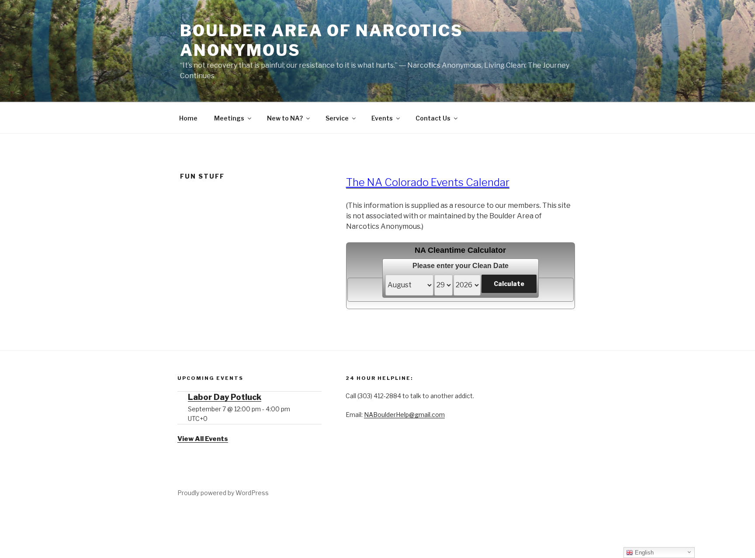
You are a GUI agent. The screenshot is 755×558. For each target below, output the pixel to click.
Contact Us (433, 118)
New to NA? (285, 118)
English (643, 552)
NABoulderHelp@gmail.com (404, 414)
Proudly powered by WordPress (223, 492)
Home (188, 118)
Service (337, 118)
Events (382, 118)
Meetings (229, 118)
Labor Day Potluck (224, 397)
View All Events (202, 439)
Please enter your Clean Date (460, 265)
